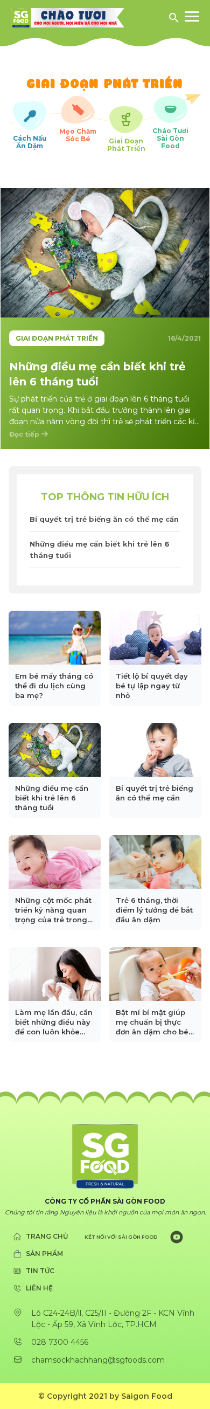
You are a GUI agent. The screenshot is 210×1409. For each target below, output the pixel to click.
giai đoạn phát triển (126, 145)
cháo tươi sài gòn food (170, 138)
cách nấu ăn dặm (30, 141)
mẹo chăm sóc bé (77, 134)
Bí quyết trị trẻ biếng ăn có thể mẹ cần (104, 519)
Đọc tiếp (24, 434)
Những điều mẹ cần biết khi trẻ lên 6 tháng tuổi (100, 550)
